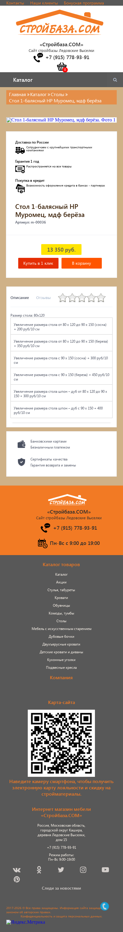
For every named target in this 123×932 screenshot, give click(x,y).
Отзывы (43, 297)
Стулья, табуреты (61, 590)
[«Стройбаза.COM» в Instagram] (83, 870)
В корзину (81, 263)
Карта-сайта (61, 702)
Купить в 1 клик (38, 263)
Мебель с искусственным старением (61, 628)
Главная (17, 94)
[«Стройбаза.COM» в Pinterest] (17, 880)
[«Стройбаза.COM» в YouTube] (106, 870)
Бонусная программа (84, 3)
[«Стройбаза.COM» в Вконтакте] (17, 870)
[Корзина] (61, 66)
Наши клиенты (44, 3)
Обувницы (61, 605)
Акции (61, 582)
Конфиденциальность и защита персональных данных (61, 916)
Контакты (15, 3)
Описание (19, 297)
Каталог (61, 574)
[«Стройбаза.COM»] (60, 38)
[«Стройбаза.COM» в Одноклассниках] (39, 870)
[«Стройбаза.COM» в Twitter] (61, 870)
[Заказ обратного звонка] (37, 57)
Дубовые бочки (61, 636)
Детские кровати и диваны (61, 652)
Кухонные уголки (61, 659)
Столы (61, 621)
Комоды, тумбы (61, 613)
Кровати (61, 597)
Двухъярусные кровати (61, 644)
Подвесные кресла (61, 667)
